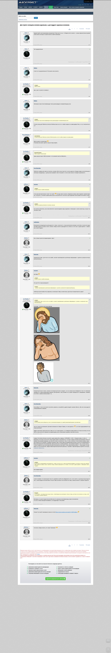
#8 (89, 163)
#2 (89, 63)
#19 (89, 433)
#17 (89, 399)
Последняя (88, 28)
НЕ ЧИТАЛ (35, 7)
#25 (89, 539)
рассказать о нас (25, 4)
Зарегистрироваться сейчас (55, 579)
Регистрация (87, 1)
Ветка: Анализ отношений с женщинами (76, 7)
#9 (89, 180)
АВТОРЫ (30, 7)
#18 (89, 415)
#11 (89, 217)
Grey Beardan (26, 83)
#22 (89, 487)
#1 (89, 44)
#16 (89, 383)
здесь (38, 554)
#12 (89, 233)
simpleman (26, 527)
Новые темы (56, 7)
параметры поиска (23, 19)
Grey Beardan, (37, 168)
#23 (89, 504)
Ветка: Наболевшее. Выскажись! (34, 9)
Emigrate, (36, 254)
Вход (91, 1)
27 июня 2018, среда (37, 44)
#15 (89, 293)
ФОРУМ (50, 7)
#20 (89, 452)
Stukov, (35, 68)
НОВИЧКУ (41, 7)
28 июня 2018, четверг (38, 452)
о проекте (20, 4)
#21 (89, 471)
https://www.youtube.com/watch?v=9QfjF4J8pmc (66, 512)
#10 (89, 197)
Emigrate (26, 237)
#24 (89, 522)
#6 (89, 130)
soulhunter (26, 184)
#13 (89, 250)
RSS (91, 4)
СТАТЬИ (25, 7)
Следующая (81, 28)
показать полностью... (39, 448)
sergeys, (36, 184)
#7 (89, 147)
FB (83, 4)
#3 (89, 79)
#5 (89, 112)
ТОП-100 (46, 7)
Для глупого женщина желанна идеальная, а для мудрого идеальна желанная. (59, 9)
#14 (89, 266)
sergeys (26, 32)
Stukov (26, 48)
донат (80, 4)
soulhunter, (36, 222)
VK (86, 4)
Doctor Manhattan (26, 134)
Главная (19, 9)
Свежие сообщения (63, 7)
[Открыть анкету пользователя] (27, 40)
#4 (89, 96)
